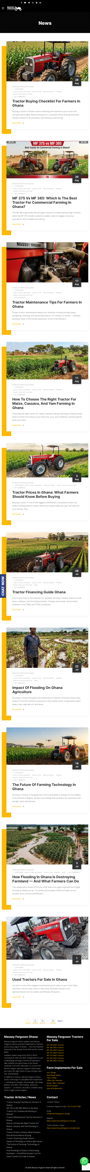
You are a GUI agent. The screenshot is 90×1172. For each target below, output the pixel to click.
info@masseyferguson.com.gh (58, 1113)
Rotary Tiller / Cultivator (56, 1083)
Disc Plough (51, 1072)
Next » (60, 1021)
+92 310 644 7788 (74, 1106)
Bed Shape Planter (54, 1075)
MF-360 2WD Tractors (55, 1050)
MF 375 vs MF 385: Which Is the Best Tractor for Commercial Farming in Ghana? (44, 202)
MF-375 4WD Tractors (55, 1055)
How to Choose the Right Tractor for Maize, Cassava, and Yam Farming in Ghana (44, 403)
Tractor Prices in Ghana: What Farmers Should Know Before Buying (45, 494)
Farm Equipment (48, 92)
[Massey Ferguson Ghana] (14, 8)
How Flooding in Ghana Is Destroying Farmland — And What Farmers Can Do (45, 879)
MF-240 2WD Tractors (55, 1045)
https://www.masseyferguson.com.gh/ (61, 1121)
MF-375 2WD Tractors (55, 1053)
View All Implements (54, 1088)
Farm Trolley (51, 1078)
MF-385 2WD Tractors (55, 1058)
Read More (16, 123)
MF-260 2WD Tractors (55, 1047)
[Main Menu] (3, 8)
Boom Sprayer (52, 1086)
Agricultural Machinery (21, 92)
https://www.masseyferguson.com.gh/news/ (63, 1128)
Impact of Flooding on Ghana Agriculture (24, 1141)
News (36, 585)
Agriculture (36, 92)
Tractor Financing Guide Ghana (39, 592)
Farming (59, 92)
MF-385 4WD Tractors (55, 1061)
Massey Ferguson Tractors (22, 94)
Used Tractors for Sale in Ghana (40, 979)
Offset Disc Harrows (54, 1080)
